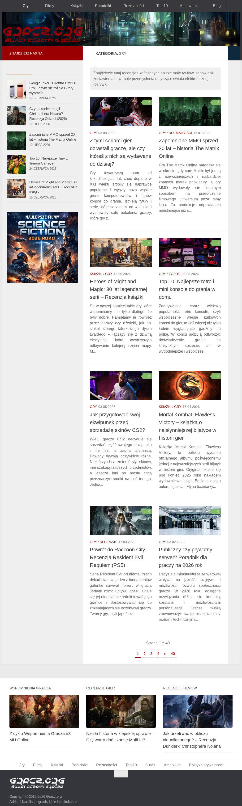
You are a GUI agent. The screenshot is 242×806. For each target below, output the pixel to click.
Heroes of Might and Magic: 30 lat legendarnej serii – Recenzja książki (118, 284)
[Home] (121, 29)
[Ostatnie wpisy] (19, 70)
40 (173, 648)
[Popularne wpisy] (42, 70)
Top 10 (157, 6)
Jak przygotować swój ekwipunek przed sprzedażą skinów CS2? (116, 417)
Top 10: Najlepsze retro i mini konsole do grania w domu (186, 284)
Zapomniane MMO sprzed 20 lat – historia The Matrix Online (189, 148)
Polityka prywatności (205, 759)
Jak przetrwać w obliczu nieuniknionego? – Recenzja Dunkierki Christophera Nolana (192, 734)
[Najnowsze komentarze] (66, 70)
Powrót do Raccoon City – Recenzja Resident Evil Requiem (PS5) (118, 552)
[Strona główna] (8, 6)
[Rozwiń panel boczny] (234, 53)
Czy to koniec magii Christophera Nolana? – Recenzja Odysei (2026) (48, 113)
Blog (211, 6)
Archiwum (183, 6)
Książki (74, 6)
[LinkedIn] (65, 53)
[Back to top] (121, 768)
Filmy (48, 6)
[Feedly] (73, 53)
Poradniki (100, 6)
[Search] (233, 6)
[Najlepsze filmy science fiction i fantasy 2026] (42, 283)
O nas (149, 759)
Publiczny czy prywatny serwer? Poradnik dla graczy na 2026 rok (185, 552)
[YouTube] (50, 53)
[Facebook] (57, 53)
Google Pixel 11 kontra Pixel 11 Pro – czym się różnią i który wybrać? (53, 88)
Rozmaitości (130, 6)
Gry (25, 6)
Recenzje (107, 536)
